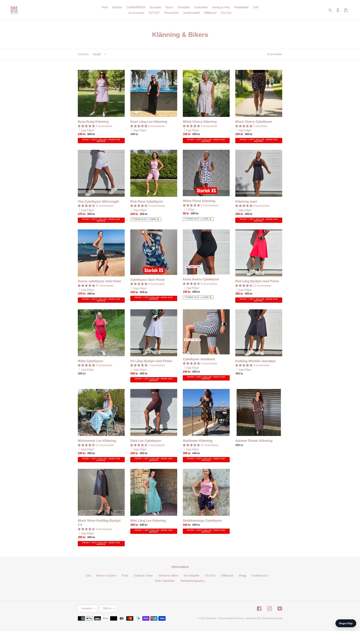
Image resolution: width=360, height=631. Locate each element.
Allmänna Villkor (168, 575)
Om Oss (210, 575)
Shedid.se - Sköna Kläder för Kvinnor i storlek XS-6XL (233, 618)
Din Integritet (191, 575)
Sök (88, 575)
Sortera (83, 54)
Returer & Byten (106, 575)
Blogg (242, 575)
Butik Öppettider (165, 580)
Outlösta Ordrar (143, 575)
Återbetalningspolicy (192, 580)
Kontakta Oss (260, 575)
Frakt (125, 575)
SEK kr (107, 608)
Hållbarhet (227, 575)
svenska (86, 608)
